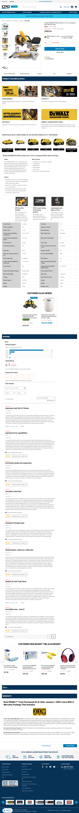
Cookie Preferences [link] (26, 788)
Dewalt (46, 26)
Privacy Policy (24, 809)
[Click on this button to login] (72, 7)
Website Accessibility (27, 781)
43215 (70, 37)
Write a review (60, 28)
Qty (45, 42)
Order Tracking (5, 767)
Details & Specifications (9, 73)
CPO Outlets (12, 1)
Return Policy (5, 769)
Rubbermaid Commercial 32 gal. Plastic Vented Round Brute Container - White (48, 316)
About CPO (24, 766)
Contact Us (24, 771)
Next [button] (67, 16)
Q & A (54, 73)
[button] (5, 27)
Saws (21, 20)
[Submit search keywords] (60, 6)
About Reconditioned (27, 769)
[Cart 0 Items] (76, 6)
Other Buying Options (24, 73)
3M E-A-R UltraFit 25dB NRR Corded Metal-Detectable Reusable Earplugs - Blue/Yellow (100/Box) (48, 667)
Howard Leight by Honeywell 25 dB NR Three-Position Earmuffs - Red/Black (67, 667)
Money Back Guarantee (7, 774)
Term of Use (16, 809)
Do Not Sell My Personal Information (22, 811)
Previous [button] (12, 16)
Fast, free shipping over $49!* (45, 1)
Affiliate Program (26, 774)
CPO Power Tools (4, 1)
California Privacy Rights (27, 790)
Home (3, 20)
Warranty (69, 73)
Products (9, 20)
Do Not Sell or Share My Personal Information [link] (29, 784)
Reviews (39, 73)
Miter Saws (27, 20)
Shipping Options (6, 772)
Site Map (34, 811)
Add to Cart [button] (59, 49)
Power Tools (15, 20)
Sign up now (70, 745)
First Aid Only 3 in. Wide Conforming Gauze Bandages (11, 666)
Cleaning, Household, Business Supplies (50, 12)
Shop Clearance (27, 12)
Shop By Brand (73, 12)
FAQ (3, 777)
